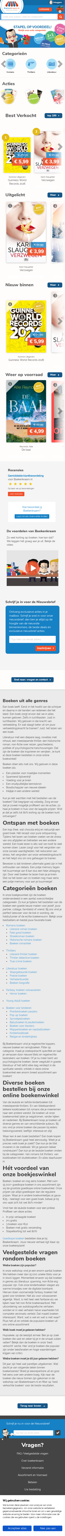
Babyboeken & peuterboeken (27, 1022)
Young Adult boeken (18, 1000)
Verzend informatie (32, 1467)
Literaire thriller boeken (23, 954)
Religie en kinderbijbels (23, 1036)
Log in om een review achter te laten (31, 516)
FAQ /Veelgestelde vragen (32, 1453)
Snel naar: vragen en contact (31, 679)
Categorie (44, 9)
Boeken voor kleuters (22, 1025)
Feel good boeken (20, 932)
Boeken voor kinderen (18, 1007)
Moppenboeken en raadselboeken (30, 1029)
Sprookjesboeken (20, 1018)
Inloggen (57, 2)
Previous (5, 154)
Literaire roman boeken (23, 929)
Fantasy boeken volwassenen (23, 990)
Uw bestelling (32, 1489)
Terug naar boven (31, 1405)
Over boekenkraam (32, 1460)
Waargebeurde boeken (23, 972)
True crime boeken (21, 961)
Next (59, 68)
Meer (53, 195)
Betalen (32, 1482)
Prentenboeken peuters (23, 1011)
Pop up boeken (19, 1015)
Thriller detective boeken (24, 957)
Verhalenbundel (19, 979)
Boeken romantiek (20, 943)
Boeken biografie (19, 982)
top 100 (51, 115)
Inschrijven (44, 648)
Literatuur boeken (16, 968)
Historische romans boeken (26, 939)
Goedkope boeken (13, 1238)
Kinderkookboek (19, 1033)
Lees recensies (16, 494)
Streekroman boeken (22, 936)
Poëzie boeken (18, 975)
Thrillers (11, 950)
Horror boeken (18, 993)
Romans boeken (15, 925)
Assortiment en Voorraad (32, 1475)
